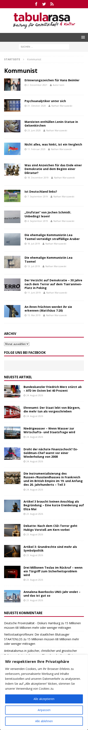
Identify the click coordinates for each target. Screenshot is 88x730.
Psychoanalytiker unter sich (45, 101)
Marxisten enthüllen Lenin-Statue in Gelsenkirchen (51, 123)
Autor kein (58, 84)
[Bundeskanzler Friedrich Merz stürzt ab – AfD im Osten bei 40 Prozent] (12, 391)
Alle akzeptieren (44, 699)
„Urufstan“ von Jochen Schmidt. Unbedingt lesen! (48, 214)
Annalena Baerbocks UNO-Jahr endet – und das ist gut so (52, 593)
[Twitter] (44, 4)
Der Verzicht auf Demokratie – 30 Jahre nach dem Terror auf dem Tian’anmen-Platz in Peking (53, 284)
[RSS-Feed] (52, 4)
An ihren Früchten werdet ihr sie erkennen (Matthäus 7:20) (48, 308)
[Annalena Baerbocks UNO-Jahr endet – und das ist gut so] (12, 596)
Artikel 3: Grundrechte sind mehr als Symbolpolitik (50, 548)
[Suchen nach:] (44, 46)
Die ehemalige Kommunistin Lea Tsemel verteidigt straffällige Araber (52, 237)
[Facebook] (36, 4)
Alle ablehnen (44, 721)
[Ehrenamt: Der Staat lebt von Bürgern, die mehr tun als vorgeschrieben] (12, 412)
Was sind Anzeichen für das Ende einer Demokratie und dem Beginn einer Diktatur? (53, 169)
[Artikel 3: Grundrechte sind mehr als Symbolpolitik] (12, 551)
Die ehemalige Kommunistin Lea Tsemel (48, 259)
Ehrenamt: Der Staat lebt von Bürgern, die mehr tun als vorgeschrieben (52, 409)
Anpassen (44, 710)
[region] (44, 692)
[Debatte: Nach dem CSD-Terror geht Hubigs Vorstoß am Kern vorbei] (12, 530)
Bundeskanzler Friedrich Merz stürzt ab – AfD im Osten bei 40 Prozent (53, 388)
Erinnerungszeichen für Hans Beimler (52, 80)
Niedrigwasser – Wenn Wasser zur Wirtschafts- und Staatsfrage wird (49, 430)
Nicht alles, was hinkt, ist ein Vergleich (53, 144)
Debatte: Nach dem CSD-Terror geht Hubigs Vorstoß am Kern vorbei (50, 527)
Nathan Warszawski (61, 105)
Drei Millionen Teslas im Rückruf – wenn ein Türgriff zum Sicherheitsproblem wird (53, 571)
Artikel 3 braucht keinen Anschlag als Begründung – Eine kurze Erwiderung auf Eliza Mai (54, 505)
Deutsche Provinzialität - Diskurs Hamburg (32, 623)
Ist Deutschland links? (41, 191)
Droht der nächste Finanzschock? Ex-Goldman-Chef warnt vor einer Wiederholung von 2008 (51, 453)
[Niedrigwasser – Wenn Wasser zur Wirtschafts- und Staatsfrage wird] (12, 433)
